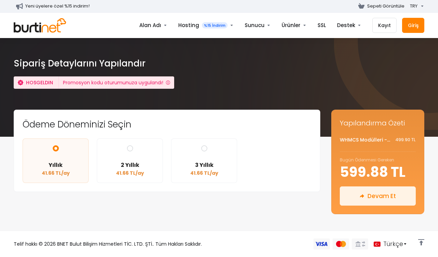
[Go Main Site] (353, 6)
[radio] (56, 148)
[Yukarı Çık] (421, 242)
